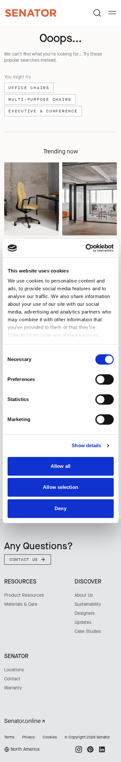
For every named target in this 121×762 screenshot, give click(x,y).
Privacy (28, 737)
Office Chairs (28, 87)
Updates (83, 622)
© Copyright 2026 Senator (87, 737)
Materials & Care (20, 604)
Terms (9, 737)
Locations (14, 670)
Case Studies (88, 631)
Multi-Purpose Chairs (39, 99)
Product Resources (24, 595)
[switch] (104, 379)
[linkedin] (102, 749)
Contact (12, 679)
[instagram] (79, 749)
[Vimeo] (113, 749)
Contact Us (24, 559)
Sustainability (88, 604)
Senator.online (22, 721)
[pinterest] (90, 749)
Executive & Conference (43, 111)
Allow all (60, 466)
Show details (86, 445)
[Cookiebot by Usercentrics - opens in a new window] (86, 248)
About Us (84, 595)
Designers (85, 613)
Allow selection (60, 487)
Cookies (50, 737)
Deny (60, 508)
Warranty (13, 688)
